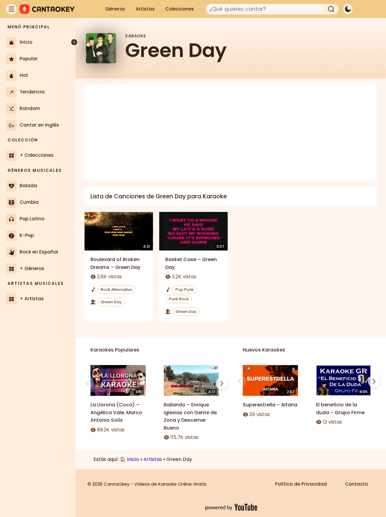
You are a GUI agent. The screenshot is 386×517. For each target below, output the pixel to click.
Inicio (133, 459)
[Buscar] (331, 9)
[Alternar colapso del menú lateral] (74, 42)
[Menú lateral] (11, 9)
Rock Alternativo (116, 289)
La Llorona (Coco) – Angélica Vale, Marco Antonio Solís (116, 412)
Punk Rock (179, 299)
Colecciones (179, 9)
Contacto (356, 484)
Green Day (111, 302)
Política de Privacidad (301, 484)
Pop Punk (185, 289)
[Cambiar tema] (348, 9)
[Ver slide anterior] (87, 383)
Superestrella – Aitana (270, 404)
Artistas (145, 9)
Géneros (115, 9)
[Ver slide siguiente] (222, 383)
